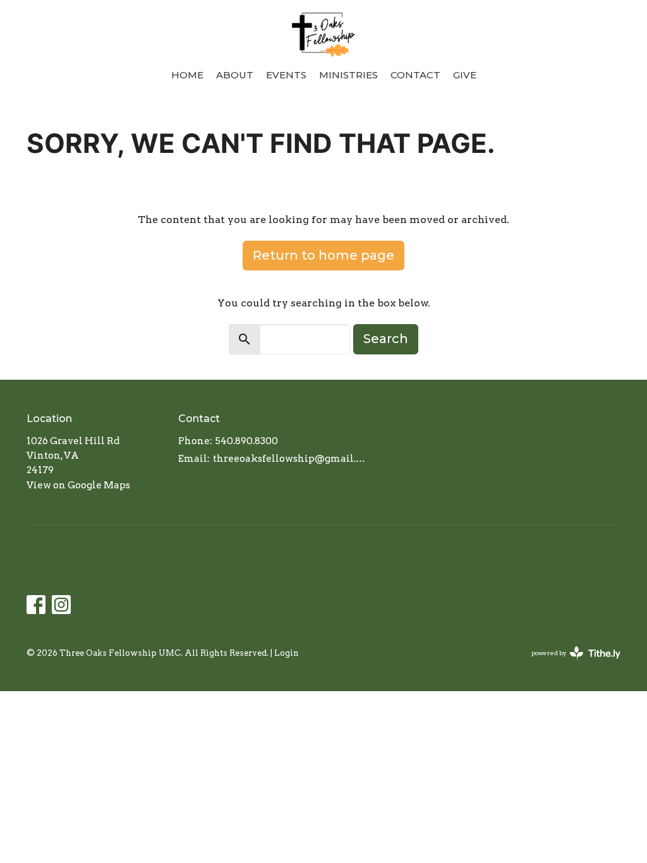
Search (385, 338)
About (234, 75)
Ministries (348, 75)
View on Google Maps (78, 485)
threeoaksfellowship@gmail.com (290, 458)
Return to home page (323, 255)
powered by (569, 664)
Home (187, 75)
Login (286, 653)
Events (286, 75)
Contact (415, 75)
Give (464, 75)
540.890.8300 (246, 441)
